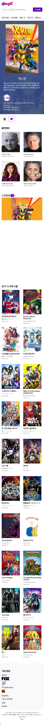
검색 (39, 9)
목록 (5, 119)
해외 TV (22, 17)
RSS (22, 719)
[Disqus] (22, 252)
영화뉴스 (38, 17)
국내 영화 (14, 17)
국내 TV (30, 17)
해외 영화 (5, 17)
